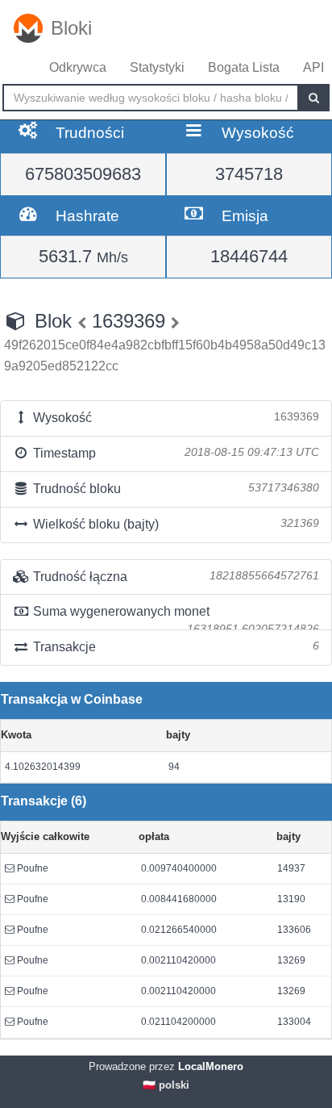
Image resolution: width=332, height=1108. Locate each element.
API (313, 67)
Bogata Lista (244, 67)
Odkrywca (77, 67)
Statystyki (157, 67)
